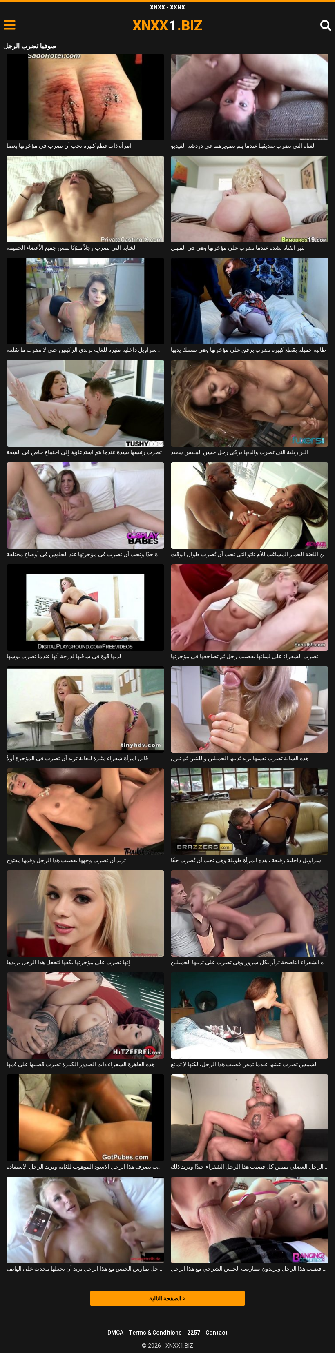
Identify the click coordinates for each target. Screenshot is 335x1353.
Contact (216, 1332)
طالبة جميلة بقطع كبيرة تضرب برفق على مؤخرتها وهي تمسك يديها (248, 349)
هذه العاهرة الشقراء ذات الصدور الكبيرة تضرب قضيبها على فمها (80, 1064)
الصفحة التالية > (167, 1298)
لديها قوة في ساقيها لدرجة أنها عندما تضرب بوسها (64, 656)
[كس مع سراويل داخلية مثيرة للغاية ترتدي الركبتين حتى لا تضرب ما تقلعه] (85, 301)
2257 (193, 1332)
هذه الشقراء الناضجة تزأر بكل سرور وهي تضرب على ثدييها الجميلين (249, 962)
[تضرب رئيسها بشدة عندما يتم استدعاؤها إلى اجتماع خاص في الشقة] (85, 403)
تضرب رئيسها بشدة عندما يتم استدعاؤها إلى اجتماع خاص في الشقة (84, 452)
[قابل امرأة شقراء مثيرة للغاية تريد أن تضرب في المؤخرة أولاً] (85, 709)
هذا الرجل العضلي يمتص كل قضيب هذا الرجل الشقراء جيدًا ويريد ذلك (249, 1166)
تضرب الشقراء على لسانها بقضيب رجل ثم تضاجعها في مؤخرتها (244, 656)
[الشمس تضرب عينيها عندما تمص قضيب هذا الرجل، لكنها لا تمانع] (249, 1015)
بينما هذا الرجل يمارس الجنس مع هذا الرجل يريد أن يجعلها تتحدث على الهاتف (85, 1268)
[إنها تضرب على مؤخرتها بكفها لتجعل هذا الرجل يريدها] (85, 913)
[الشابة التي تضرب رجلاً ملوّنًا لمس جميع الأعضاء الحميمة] (85, 199)
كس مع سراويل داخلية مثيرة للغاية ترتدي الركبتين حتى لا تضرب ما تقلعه (85, 349)
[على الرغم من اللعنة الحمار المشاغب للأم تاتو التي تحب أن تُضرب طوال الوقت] (249, 505)
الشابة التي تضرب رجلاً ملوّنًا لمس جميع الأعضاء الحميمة (72, 247)
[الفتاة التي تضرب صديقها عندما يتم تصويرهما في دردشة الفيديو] (249, 97)
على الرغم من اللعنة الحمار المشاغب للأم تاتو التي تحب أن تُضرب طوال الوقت (249, 554)
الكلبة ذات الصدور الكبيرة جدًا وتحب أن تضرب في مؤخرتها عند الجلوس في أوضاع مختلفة (85, 554)
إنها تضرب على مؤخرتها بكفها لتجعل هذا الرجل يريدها (68, 962)
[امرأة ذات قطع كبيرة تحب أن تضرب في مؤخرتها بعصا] (85, 97)
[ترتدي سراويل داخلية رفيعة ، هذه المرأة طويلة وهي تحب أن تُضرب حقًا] (249, 811)
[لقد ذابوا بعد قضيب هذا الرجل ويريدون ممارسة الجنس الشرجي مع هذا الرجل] (249, 1220)
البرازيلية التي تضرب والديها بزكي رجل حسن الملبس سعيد (239, 452)
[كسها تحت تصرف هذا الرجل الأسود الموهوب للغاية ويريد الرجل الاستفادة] (85, 1117)
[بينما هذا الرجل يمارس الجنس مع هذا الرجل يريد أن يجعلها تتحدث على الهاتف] (85, 1220)
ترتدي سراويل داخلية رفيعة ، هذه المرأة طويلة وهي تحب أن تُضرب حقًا (249, 860)
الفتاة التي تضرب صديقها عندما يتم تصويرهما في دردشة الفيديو (243, 145)
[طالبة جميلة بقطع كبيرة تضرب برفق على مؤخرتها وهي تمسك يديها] (249, 301)
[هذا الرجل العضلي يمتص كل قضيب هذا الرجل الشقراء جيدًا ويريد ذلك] (249, 1117)
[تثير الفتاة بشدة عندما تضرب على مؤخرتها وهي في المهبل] (249, 199)
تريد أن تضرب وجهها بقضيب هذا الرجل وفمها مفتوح (66, 860)
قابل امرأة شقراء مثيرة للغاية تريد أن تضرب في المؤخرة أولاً (77, 758)
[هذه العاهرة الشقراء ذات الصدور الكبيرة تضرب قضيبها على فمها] (85, 1015)
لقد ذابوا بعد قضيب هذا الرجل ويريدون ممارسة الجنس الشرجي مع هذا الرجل (249, 1268)
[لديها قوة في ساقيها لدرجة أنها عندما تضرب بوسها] (85, 607)
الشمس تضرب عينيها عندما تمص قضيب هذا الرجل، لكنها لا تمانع (244, 1064)
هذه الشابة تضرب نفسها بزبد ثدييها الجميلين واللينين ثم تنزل (239, 758)
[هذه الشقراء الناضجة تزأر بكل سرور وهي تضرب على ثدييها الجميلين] (249, 913)
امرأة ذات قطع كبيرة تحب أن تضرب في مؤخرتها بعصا (69, 145)
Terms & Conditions (155, 1332)
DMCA (115, 1332)
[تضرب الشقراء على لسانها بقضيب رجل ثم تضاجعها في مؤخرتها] (249, 607)
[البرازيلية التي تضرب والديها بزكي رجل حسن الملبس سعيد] (249, 403)
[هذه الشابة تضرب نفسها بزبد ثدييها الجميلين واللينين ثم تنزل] (249, 709)
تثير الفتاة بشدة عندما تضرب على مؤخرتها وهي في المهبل (238, 247)
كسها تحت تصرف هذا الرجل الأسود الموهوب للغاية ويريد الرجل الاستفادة (85, 1166)
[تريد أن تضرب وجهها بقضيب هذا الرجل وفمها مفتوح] (85, 811)
